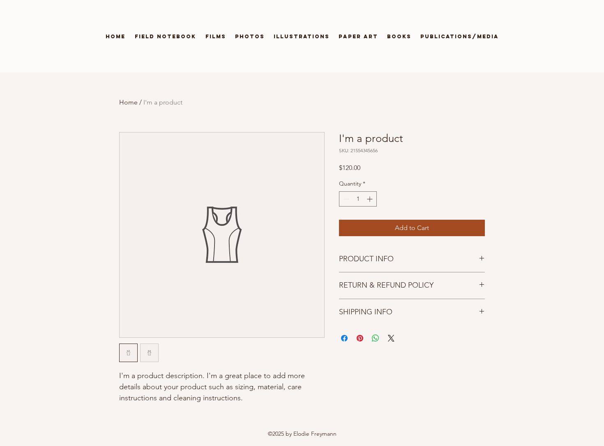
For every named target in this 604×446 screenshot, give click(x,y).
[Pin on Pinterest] (360, 338)
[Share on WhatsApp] (375, 338)
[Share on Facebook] (344, 338)
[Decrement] (345, 199)
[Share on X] (391, 338)
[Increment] (370, 199)
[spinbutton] (357, 199)
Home (128, 102)
